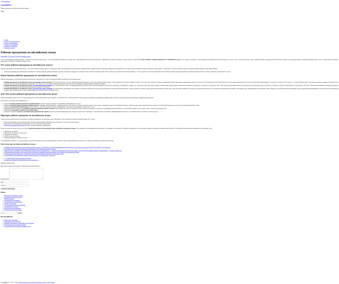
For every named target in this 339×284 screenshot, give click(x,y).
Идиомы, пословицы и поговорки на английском (19, 223)
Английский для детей (11, 206)
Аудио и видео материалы (12, 41)
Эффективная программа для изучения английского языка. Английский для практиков (84, 147)
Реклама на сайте (9, 48)
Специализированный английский (14, 205)
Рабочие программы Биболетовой (14, 125)
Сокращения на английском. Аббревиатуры (17, 226)
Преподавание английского (12, 208)
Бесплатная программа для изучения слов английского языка (60, 152)
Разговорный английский (12, 200)
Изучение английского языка (13, 210)
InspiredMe (4, 56)
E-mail (3, 185)
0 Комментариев (25, 56)
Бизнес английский (10, 203)
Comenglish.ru (6, 5)
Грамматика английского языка (13, 195)
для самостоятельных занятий (42, 88)
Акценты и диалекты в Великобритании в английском (21, 160)
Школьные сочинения (10, 220)
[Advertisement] (169, 25)
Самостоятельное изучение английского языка (32, 282)
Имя (2, 182)
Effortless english (9, 198)
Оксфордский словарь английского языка (43, 149)
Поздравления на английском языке (15, 225)
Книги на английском (10, 43)
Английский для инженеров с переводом (42, 155)
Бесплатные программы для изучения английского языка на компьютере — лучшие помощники (93, 150)
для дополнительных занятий (42, 85)
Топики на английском (11, 44)
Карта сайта (51, 282)
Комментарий (5, 179)
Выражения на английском (12, 221)
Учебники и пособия (10, 46)
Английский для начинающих (13, 202)
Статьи (6, 40)
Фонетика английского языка (13, 197)
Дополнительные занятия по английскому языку (49, 154)
